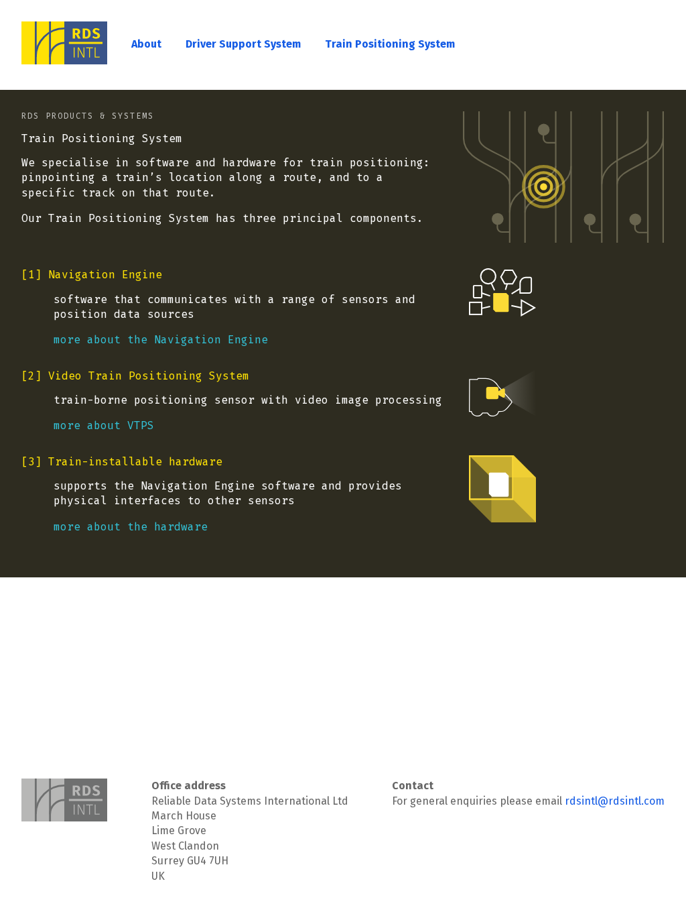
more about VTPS (104, 425)
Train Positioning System (390, 44)
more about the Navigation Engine (161, 339)
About (146, 44)
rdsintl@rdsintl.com (615, 801)
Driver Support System (243, 44)
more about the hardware (131, 526)
